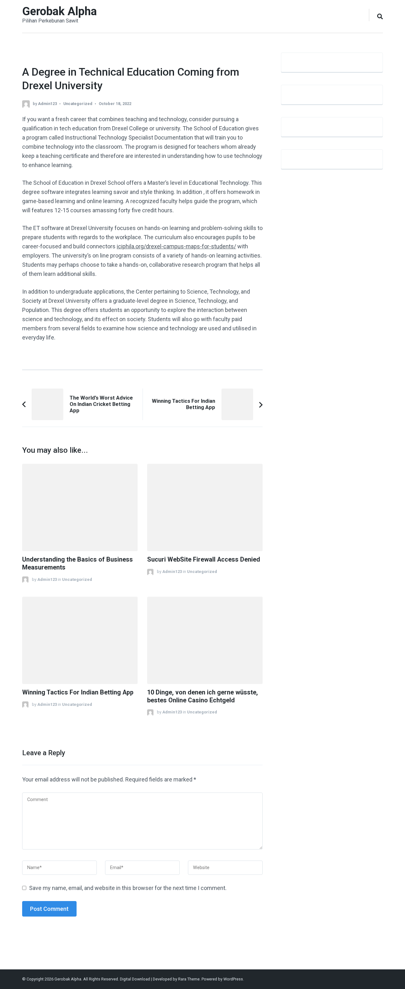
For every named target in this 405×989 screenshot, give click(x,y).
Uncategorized (77, 103)
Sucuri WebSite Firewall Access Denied (203, 559)
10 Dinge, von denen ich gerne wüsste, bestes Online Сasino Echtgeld (202, 696)
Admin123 (47, 103)
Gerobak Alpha (59, 11)
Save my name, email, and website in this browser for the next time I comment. (128, 888)
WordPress (233, 979)
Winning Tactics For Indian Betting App (78, 692)
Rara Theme (189, 979)
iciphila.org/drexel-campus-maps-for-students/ (176, 246)
